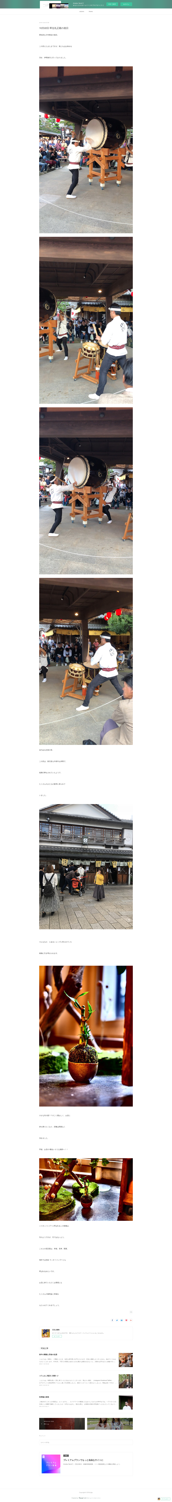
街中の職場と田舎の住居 (49, 1354)
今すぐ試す (112, 4)
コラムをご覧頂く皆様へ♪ (48, 1375)
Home (91, 11)
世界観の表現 (44, 1397)
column (81, 11)
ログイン (126, 4)
